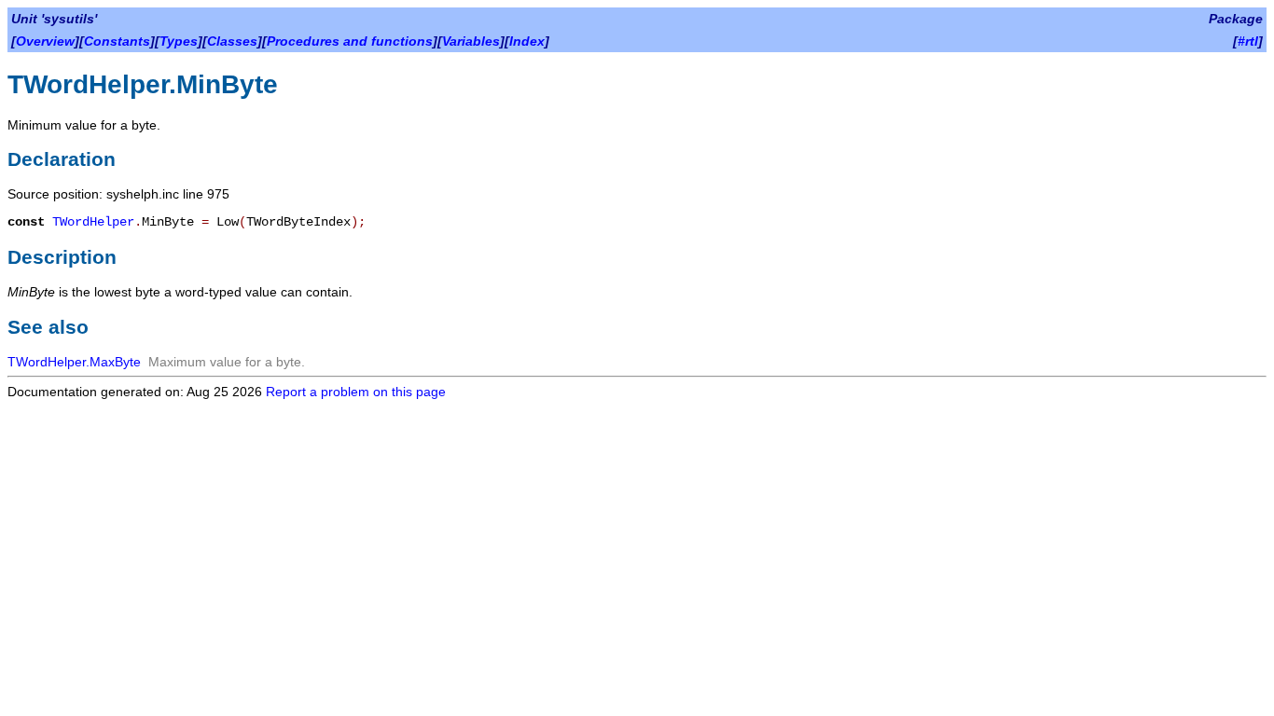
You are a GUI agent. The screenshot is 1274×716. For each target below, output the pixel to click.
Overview (45, 41)
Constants (117, 41)
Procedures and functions (350, 41)
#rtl (1248, 41)
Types (178, 41)
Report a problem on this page (356, 391)
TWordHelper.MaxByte (74, 361)
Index (527, 41)
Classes (232, 41)
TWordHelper (93, 221)
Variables (471, 41)
